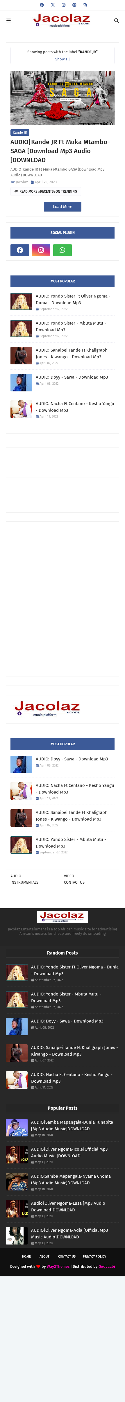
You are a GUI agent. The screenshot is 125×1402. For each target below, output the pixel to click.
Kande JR (20, 132)
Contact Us (67, 1256)
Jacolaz (22, 182)
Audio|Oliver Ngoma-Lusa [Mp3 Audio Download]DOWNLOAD (68, 1207)
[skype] (84, 5)
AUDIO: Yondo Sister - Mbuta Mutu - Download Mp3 (71, 326)
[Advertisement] (67, 489)
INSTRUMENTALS (24, 882)
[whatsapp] (62, 250)
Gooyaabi (107, 1266)
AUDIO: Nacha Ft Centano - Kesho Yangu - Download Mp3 (75, 407)
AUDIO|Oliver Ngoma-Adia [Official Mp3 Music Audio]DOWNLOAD (69, 1234)
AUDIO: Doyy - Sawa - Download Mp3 (72, 377)
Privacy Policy (94, 1256)
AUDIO (15, 876)
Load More (62, 206)
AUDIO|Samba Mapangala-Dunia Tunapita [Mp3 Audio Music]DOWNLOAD (72, 1125)
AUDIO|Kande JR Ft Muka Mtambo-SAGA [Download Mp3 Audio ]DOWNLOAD (60, 151)
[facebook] (41, 5)
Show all (62, 59)
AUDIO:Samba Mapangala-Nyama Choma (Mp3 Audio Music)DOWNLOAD (71, 1180)
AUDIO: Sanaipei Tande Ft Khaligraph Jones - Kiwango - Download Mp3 (72, 353)
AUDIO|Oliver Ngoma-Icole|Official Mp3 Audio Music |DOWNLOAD (69, 1153)
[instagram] (63, 5)
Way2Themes (58, 1266)
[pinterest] (74, 5)
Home (26, 1256)
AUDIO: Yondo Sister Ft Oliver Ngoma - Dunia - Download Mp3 (73, 299)
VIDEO (69, 876)
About (44, 1256)
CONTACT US (74, 882)
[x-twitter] (52, 5)
